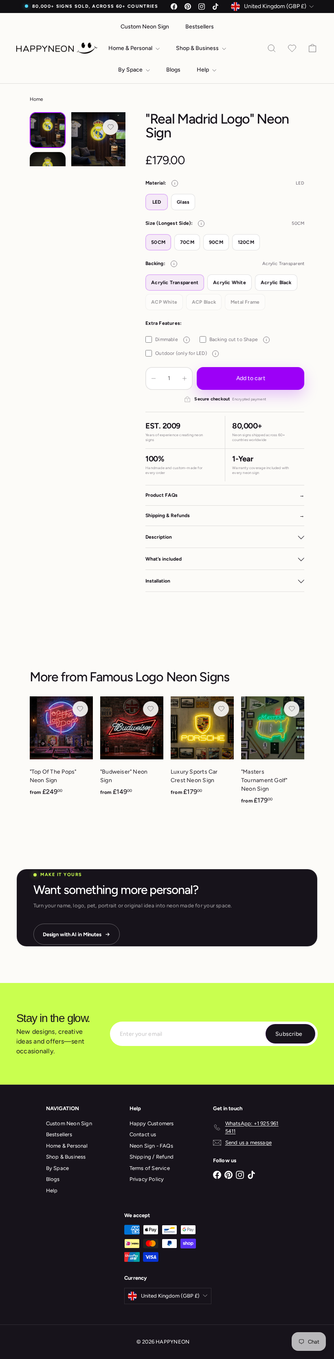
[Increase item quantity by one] (184, 378)
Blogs (173, 69)
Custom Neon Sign (145, 26)
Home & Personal (131, 48)
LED (156, 202)
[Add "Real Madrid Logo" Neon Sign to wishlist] (110, 127)
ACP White (164, 302)
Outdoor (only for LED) (185, 353)
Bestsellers (199, 26)
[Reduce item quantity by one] (153, 378)
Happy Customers (152, 1123)
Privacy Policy (147, 1179)
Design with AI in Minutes (72, 934)
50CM (158, 242)
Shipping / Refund (152, 1157)
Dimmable (171, 339)
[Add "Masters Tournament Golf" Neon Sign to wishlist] (291, 709)
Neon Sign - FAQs (151, 1146)
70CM (187, 242)
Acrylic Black (276, 282)
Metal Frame (245, 302)
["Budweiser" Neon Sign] (131, 750)
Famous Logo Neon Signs (159, 677)
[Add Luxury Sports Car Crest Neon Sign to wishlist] (221, 709)
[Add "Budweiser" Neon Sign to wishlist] (150, 709)
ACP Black (204, 302)
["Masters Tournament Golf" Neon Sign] (272, 754)
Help (203, 69)
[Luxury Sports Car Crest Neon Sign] (202, 750)
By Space (131, 69)
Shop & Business (198, 48)
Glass (183, 202)
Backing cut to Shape (238, 339)
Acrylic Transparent (174, 282)
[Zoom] (98, 139)
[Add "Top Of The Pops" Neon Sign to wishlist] (80, 709)
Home (37, 99)
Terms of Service (150, 1168)
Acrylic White (229, 282)
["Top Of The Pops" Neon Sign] (61, 750)
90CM (216, 242)
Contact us (143, 1134)
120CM (246, 242)
